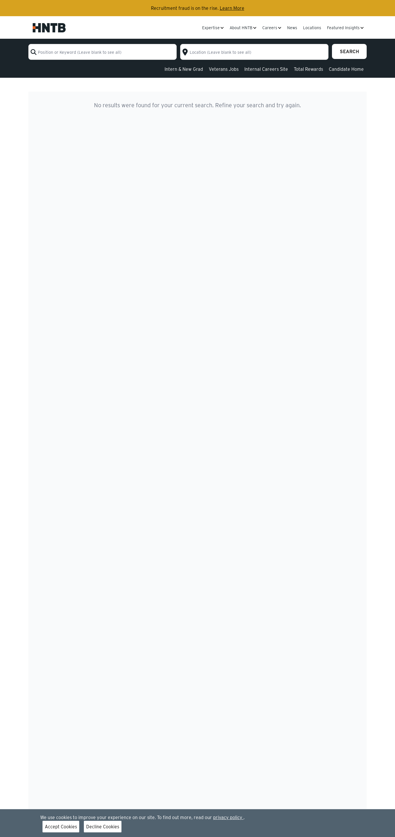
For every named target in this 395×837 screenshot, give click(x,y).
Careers (269, 28)
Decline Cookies (102, 826)
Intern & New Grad (184, 69)
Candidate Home (346, 69)
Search (349, 51)
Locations (312, 28)
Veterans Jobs (224, 69)
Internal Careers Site (266, 69)
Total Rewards (308, 69)
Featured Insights (343, 28)
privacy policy (228, 817)
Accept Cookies (61, 826)
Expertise (211, 28)
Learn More (232, 8)
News (292, 28)
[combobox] (102, 52)
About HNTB (241, 28)
